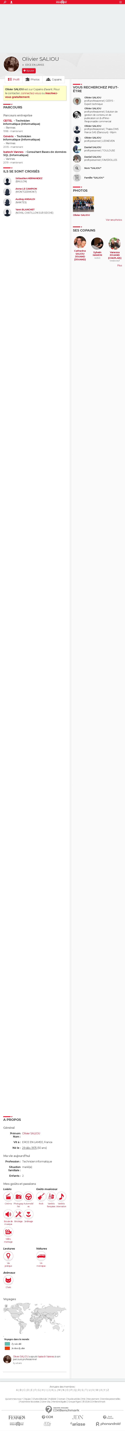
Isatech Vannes (13, 151)
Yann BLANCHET (25, 209)
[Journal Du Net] (77, 1417)
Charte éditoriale (40, 1399)
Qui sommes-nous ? (14, 1399)
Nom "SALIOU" (92, 168)
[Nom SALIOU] (77, 168)
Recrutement (93, 1399)
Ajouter (30, 70)
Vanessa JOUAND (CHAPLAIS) (114, 255)
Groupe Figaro (74, 1402)
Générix (8, 136)
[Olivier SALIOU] (11, 64)
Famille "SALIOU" (94, 177)
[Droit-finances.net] (108, 1417)
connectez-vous (31, 93)
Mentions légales (59, 1402)
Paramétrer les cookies (29, 1402)
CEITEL (8, 120)
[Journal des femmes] (17, 1417)
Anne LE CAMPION (26, 188)
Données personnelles (110, 1399)
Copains (57, 79)
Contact (61, 1399)
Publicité (52, 1399)
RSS (83, 1399)
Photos (35, 79)
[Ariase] (77, 1424)
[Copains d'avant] (17, 1424)
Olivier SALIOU (20, 1356)
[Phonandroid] (108, 1424)
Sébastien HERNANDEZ (28, 178)
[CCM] (47, 1417)
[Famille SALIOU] (77, 178)
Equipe (28, 1399)
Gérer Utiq (45, 1402)
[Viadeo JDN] (47, 1424)
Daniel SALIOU (92, 147)
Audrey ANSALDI (25, 199)
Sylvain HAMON (97, 254)
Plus (119, 265)
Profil (16, 79)
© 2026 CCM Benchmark (94, 1402)
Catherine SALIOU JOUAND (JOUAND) (80, 255)
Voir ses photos (114, 219)
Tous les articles (73, 1399)
